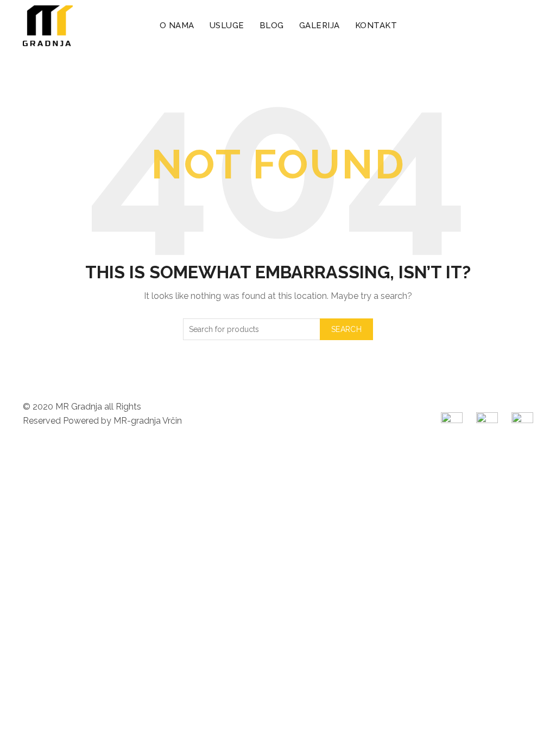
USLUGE (227, 25)
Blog (272, 25)
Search (346, 329)
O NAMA (177, 25)
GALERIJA (319, 25)
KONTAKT (376, 25)
